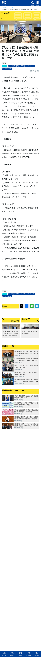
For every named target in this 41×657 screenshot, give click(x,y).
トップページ (5, 8)
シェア (26, 306)
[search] (32, 3)
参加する (37, 655)
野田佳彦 (22, 66)
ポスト (21, 306)
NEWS (20, 655)
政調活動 (16, 66)
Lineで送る (32, 306)
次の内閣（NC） (30, 66)
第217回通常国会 (6, 69)
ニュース (14, 8)
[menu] (37, 3)
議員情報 (12, 655)
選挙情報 (28, 655)
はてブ (37, 306)
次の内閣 (10, 66)
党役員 (4, 655)
